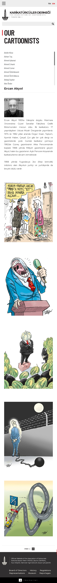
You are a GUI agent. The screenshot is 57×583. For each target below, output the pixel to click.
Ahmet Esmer (9, 68)
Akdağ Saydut (9, 79)
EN (53, 4)
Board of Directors (18, 570)
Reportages (45, 573)
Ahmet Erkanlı (9, 64)
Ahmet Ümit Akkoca (11, 75)
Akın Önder (8, 83)
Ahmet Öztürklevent (11, 72)
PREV (26, 549)
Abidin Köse (8, 52)
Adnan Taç (8, 56)
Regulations (45, 570)
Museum (32, 573)
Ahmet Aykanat (10, 60)
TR (49, 4)
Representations (17, 573)
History (33, 570)
